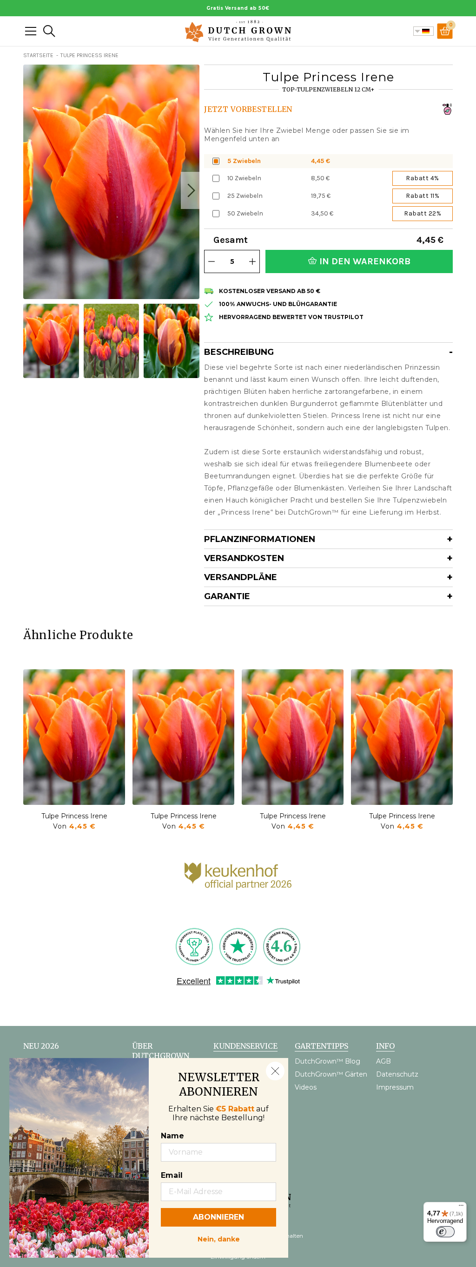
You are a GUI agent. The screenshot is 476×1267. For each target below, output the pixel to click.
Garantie (227, 596)
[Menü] (461, 1207)
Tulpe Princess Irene (74, 816)
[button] (190, 190)
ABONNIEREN (218, 1217)
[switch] (445, 1231)
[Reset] (30, 31)
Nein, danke (219, 1238)
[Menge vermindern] (211, 261)
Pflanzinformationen (259, 539)
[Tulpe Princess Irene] (74, 737)
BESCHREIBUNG (239, 352)
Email (172, 1175)
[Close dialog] (275, 1071)
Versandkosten (244, 558)
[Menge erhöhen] (252, 261)
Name (172, 1135)
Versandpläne (240, 577)
